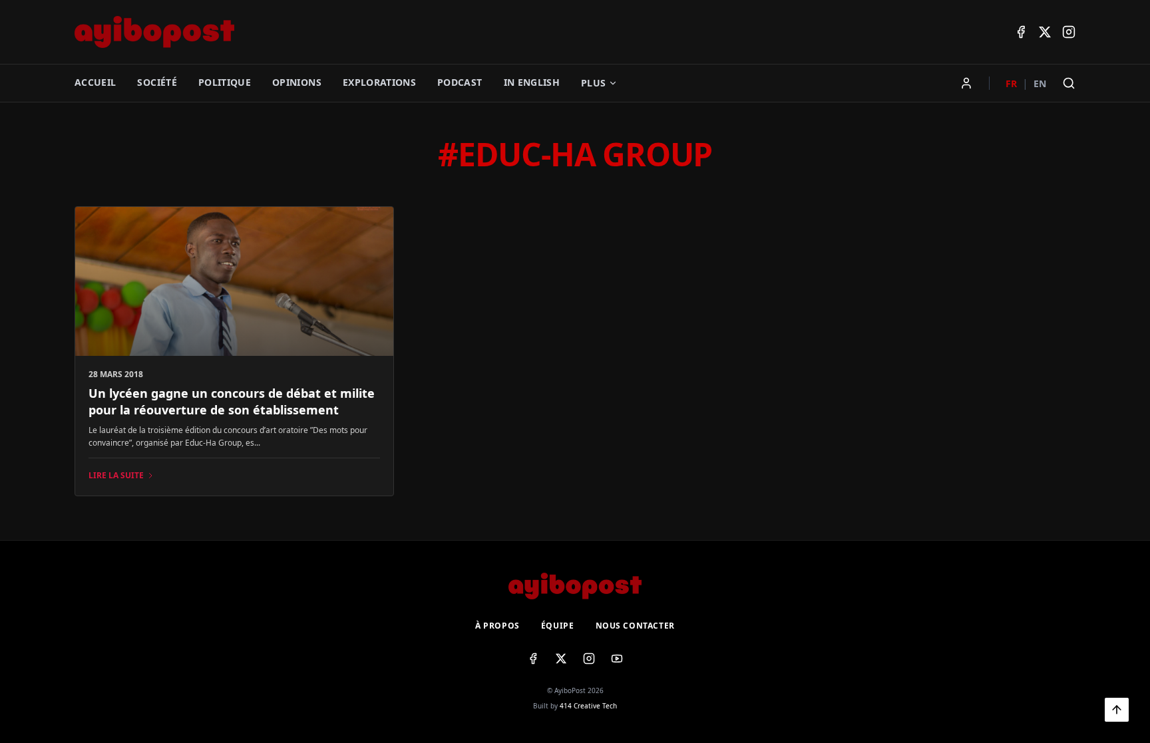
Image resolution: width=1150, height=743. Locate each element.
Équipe (557, 626)
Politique (224, 82)
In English (532, 82)
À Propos (497, 626)
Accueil (95, 82)
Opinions (296, 82)
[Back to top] (1117, 710)
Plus (593, 82)
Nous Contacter (635, 626)
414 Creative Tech (588, 705)
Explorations (379, 82)
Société (156, 82)
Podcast (459, 82)
